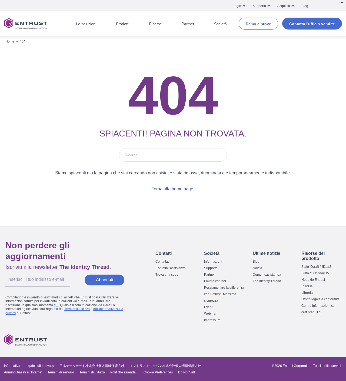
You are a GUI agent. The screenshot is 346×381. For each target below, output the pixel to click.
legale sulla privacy (40, 366)
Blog (304, 6)
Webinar (210, 313)
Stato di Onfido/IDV (315, 273)
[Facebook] (303, 340)
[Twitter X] (291, 340)
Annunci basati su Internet (23, 372)
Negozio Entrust (313, 280)
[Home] (25, 23)
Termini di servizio (61, 372)
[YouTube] (337, 340)
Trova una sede (166, 274)
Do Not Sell (186, 372)
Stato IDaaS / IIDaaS (316, 267)
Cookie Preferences (158, 372)
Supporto (211, 268)
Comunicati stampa (267, 274)
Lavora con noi (215, 281)
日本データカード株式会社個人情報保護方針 (91, 366)
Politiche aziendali (124, 372)
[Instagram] (314, 340)
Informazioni (213, 261)
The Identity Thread (267, 281)
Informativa (12, 366)
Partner (209, 274)
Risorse (307, 286)
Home (9, 41)
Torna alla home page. (173, 189)
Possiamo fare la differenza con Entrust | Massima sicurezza (224, 294)
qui (56, 305)
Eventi (208, 307)
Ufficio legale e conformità (320, 299)
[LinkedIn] (325, 340)
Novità (257, 268)
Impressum (212, 320)
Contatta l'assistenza (170, 268)
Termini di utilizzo (77, 309)
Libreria (307, 293)
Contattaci (162, 261)
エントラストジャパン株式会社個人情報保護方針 (165, 366)
